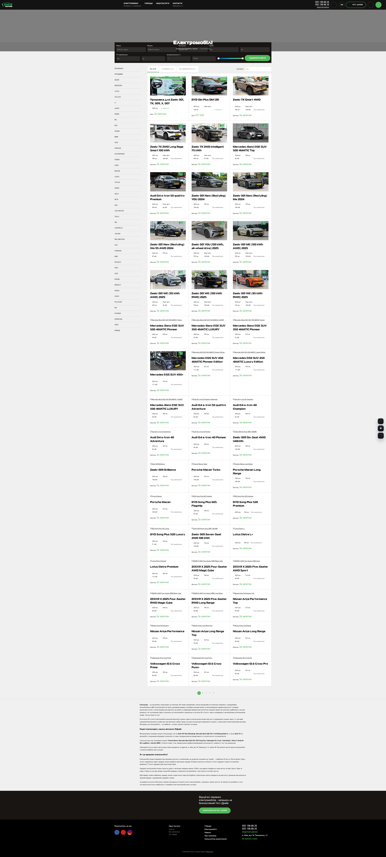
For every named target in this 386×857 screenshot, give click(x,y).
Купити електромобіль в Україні (187, 49)
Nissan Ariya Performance (167, 631)
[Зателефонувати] (381, 421)
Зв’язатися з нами (249, 839)
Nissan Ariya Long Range (249, 631)
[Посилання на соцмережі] (381, 436)
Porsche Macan (160, 502)
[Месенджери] (381, 428)
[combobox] (131, 49)
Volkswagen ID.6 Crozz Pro (250, 664)
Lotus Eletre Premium (164, 567)
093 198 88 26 (322, 2)
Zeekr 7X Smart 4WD (247, 100)
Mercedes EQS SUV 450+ (166, 375)
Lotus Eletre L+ (243, 534)
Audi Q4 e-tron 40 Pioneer (209, 437)
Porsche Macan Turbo (206, 470)
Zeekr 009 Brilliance (163, 470)
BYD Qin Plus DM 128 (205, 100)
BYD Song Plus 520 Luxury (167, 534)
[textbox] (131, 49)
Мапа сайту (210, 852)
